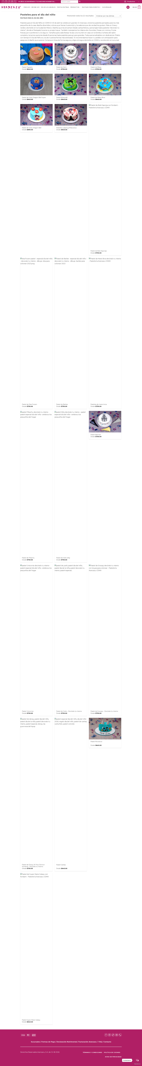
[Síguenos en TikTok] (9, 1)
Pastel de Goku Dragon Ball (31, 128)
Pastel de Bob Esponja (99, 251)
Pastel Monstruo (96, 741)
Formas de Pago (48, 1042)
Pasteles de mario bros (99, 404)
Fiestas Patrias (63, 7)
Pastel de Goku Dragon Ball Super (34, 97)
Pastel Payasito (27, 67)
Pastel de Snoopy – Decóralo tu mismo (104, 711)
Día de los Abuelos (48, 7)
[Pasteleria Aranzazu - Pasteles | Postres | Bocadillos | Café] (11, 7)
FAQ (100, 1042)
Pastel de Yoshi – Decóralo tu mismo (69, 711)
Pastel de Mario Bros (98, 97)
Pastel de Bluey (96, 67)
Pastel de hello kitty (63, 558)
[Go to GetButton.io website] (137, 1064)
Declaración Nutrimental (67, 1042)
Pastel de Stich (61, 67)
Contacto (107, 1042)
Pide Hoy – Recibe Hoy (32, 7)
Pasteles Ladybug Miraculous (66, 128)
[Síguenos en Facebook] (3, 1)
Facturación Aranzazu (88, 1042)
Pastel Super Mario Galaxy (31, 1020)
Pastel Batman (96, 435)
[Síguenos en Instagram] (6, 1)
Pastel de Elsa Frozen (29, 404)
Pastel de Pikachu (28, 558)
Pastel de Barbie (62, 404)
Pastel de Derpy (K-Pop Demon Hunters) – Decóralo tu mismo (33, 865)
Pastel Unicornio (28, 711)
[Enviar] (79, 1)
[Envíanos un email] (12, 1)
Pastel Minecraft (62, 97)
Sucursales (106, 7)
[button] (132, 1)
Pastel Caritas (61, 865)
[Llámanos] (15, 1)
